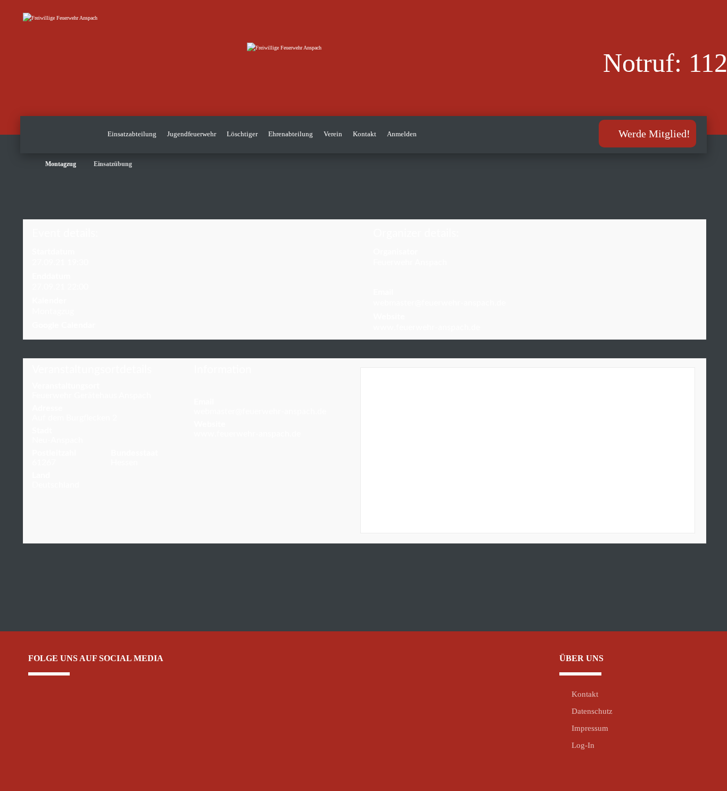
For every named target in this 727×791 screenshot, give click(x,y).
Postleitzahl (54, 453)
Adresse (47, 408)
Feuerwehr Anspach (410, 262)
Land (41, 475)
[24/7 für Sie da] (103, 58)
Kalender (49, 300)
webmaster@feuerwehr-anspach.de (439, 303)
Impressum (590, 728)
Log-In (583, 745)
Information (223, 369)
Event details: (65, 233)
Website (389, 316)
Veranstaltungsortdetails (92, 369)
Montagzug (53, 311)
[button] (90, 710)
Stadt (42, 430)
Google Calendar (63, 325)
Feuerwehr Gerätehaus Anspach (91, 395)
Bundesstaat (134, 453)
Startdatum (53, 252)
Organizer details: (416, 233)
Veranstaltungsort (66, 386)
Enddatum (51, 276)
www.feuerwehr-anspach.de (426, 327)
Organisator (395, 252)
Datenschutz (592, 711)
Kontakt (585, 694)
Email (383, 292)
